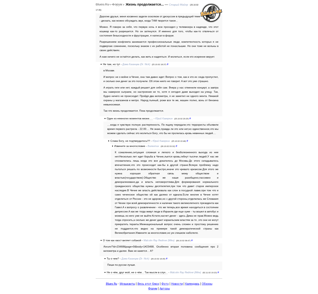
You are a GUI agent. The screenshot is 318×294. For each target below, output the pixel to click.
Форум (152, 288)
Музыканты (127, 284)
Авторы (165, 288)
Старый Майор (178, 4)
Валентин (153, 146)
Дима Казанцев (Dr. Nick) (136, 64)
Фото (165, 284)
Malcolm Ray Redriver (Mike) (159, 240)
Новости (177, 284)
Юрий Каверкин (164, 118)
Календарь (192, 284)
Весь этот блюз (148, 284)
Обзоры (207, 284)
